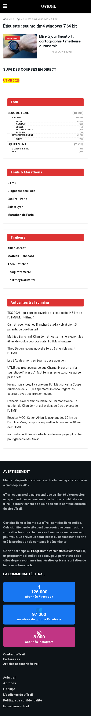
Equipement (13, 38)
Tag (17, 19)
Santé (19, 139)
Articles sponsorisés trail (21, 664)
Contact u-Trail (14, 654)
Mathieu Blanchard (20, 256)
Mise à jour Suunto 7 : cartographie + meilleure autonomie (59, 41)
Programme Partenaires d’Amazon (56, 551)
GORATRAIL (21, 124)
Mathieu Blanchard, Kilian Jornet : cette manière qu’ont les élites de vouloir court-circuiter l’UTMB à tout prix (45, 338)
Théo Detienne (17, 264)
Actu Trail (17, 118)
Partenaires (11, 659)
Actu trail (9, 677)
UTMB (11, 183)
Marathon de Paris (20, 215)
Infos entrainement (22, 135)
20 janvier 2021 (63, 51)
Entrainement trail (16, 706)
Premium (20, 132)
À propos (9, 683)
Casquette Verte (19, 272)
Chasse (19, 127)
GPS (14, 152)
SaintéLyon (15, 207)
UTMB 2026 (11, 80)
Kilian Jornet (16, 248)
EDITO (19, 122)
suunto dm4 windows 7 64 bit (40, 19)
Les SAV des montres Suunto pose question (36, 360)
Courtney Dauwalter (21, 280)
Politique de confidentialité (22, 700)
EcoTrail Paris (17, 199)
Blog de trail (18, 113)
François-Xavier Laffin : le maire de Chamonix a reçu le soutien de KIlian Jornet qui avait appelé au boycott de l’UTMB (42, 406)
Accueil (7, 19)
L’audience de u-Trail (18, 695)
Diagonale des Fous (21, 191)
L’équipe (9, 689)
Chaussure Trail (20, 149)
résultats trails (24, 130)
